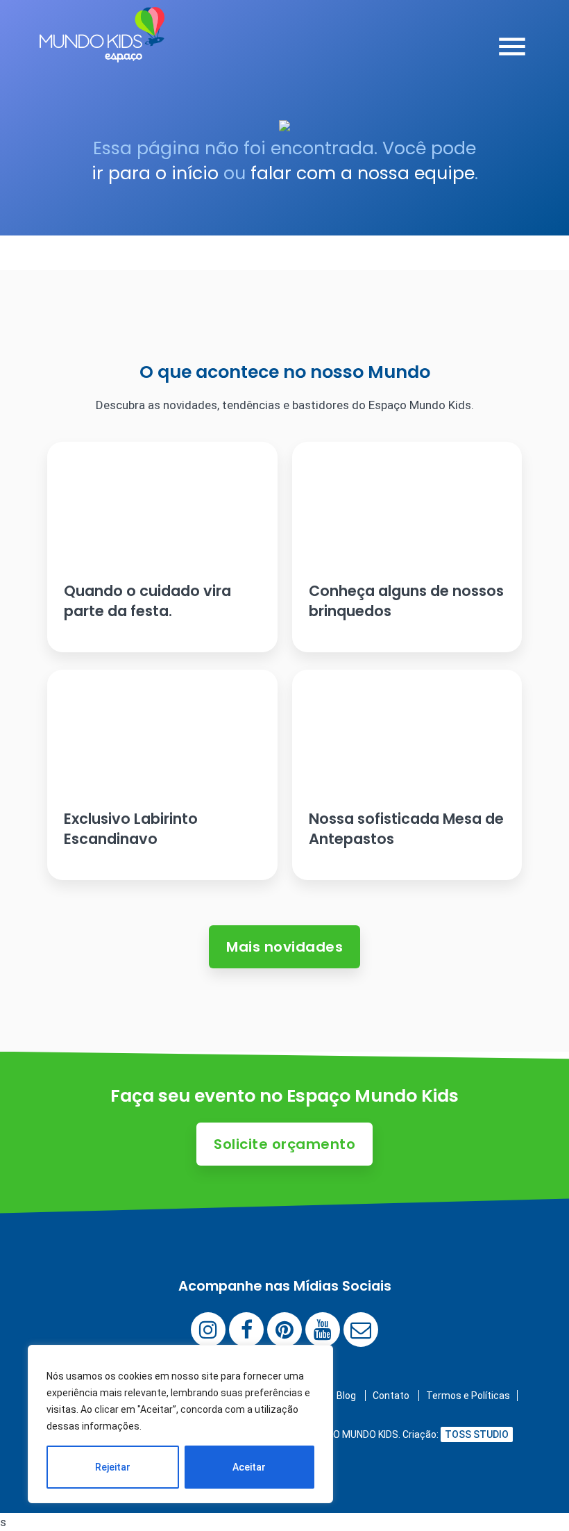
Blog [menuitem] (346, 1395)
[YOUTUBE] (322, 1329)
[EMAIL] (360, 1329)
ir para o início (155, 173)
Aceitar (249, 1467)
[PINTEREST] (284, 1329)
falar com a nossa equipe (362, 173)
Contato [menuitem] (391, 1395)
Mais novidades (284, 947)
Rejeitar (112, 1467)
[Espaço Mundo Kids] (102, 52)
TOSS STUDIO (477, 1434)
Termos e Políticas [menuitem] (468, 1395)
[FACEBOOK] (246, 1329)
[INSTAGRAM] (208, 1329)
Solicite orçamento (284, 1144)
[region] (180, 1424)
